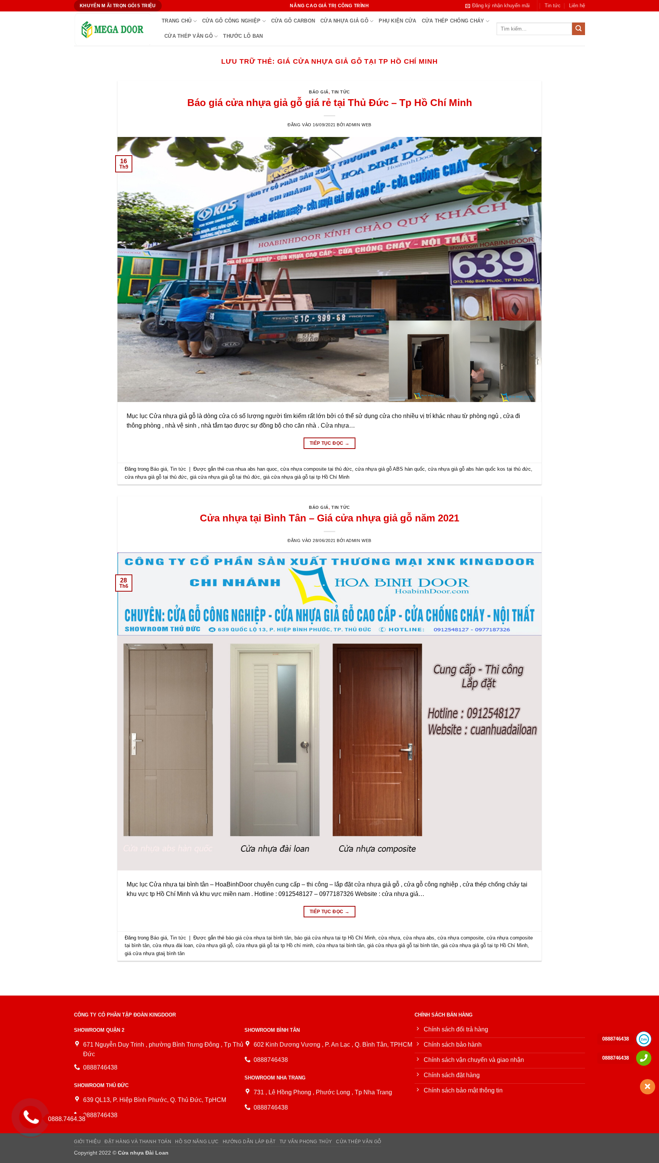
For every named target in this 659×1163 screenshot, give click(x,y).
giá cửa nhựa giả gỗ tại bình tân (402, 945)
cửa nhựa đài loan (173, 945)
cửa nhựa (389, 938)
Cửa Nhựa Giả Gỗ (344, 21)
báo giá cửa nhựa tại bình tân (258, 938)
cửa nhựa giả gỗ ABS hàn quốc (390, 469)
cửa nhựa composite (460, 938)
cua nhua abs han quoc (251, 469)
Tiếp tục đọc (329, 443)
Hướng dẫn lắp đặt (249, 1141)
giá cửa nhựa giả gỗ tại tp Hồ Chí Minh (306, 477)
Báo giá (319, 92)
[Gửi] (578, 29)
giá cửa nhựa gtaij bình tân (155, 953)
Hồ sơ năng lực (197, 1141)
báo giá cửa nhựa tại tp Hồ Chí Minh (334, 938)
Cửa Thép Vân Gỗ (188, 36)
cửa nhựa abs (418, 938)
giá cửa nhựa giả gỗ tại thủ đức (225, 477)
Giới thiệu (87, 1141)
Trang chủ (176, 21)
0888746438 (615, 1039)
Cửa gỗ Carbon (293, 21)
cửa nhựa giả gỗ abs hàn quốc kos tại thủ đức (479, 469)
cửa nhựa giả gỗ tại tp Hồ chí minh (274, 945)
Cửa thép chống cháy (453, 21)
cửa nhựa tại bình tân (340, 945)
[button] (497, 5)
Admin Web (358, 124)
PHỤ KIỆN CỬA (397, 21)
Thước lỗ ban (243, 36)
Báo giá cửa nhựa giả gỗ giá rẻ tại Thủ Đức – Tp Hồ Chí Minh (329, 102)
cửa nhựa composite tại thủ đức (316, 469)
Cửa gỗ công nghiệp (231, 21)
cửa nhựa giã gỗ (214, 945)
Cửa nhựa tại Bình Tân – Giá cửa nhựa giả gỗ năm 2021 (329, 518)
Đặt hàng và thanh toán (137, 1141)
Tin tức (553, 5)
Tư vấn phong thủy (306, 1141)
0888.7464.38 (66, 1119)
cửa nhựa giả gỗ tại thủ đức (156, 477)
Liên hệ (577, 5)
